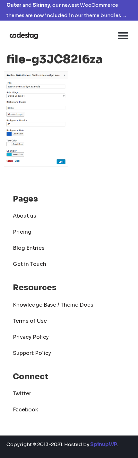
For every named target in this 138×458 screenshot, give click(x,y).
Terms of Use (30, 321)
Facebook (25, 409)
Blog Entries (29, 248)
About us (24, 215)
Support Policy (32, 353)
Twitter (22, 393)
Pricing (22, 232)
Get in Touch (29, 264)
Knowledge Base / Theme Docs (53, 304)
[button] (123, 35)
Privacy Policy (31, 337)
